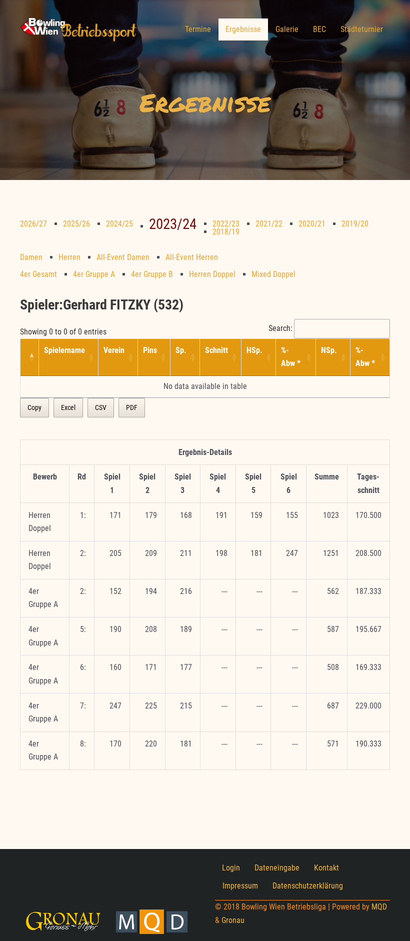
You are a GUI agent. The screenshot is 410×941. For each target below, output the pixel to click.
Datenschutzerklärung (307, 885)
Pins (150, 350)
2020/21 (312, 223)
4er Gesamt (38, 274)
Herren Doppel (212, 274)
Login (231, 867)
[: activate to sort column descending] (29, 357)
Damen (31, 257)
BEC (319, 29)
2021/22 (269, 223)
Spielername (64, 350)
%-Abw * (290, 357)
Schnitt (216, 350)
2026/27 (33, 223)
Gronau (233, 920)
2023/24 (172, 224)
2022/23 (226, 223)
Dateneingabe (277, 867)
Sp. (181, 350)
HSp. (254, 350)
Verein (114, 350)
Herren (69, 257)
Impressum (240, 885)
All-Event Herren (192, 257)
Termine (198, 29)
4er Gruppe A (94, 274)
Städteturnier (361, 29)
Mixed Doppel (274, 274)
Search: (280, 328)
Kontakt (326, 867)
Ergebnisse (243, 29)
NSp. (329, 350)
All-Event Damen (123, 257)
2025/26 (76, 223)
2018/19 (226, 231)
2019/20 (355, 223)
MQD (379, 907)
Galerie (287, 29)
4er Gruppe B (152, 274)
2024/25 (119, 223)
